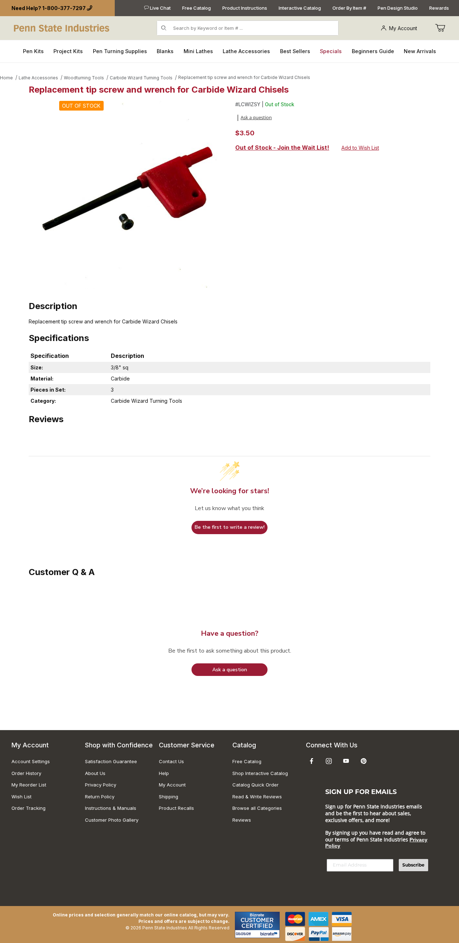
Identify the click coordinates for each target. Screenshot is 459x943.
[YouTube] (346, 761)
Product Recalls (176, 808)
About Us (95, 773)
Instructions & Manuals (110, 808)
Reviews (241, 820)
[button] (229, 669)
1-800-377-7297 (64, 8)
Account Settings (30, 761)
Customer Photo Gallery (111, 820)
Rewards (439, 8)
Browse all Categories (257, 808)
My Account (403, 28)
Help (164, 773)
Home (6, 77)
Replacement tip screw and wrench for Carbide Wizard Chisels (244, 77)
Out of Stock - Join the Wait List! (282, 147)
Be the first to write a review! (230, 527)
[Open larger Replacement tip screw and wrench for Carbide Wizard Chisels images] (130, 195)
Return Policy (99, 796)
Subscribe (413, 865)
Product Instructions (244, 8)
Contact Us (171, 761)
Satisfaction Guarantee (111, 761)
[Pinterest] (363, 761)
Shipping (168, 796)
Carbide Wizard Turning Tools (141, 77)
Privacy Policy (100, 785)
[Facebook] (311, 761)
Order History (26, 773)
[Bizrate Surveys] (270, 934)
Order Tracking (28, 808)
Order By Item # (349, 8)
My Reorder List (28, 785)
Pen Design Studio (398, 8)
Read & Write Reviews (257, 796)
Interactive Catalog (300, 8)
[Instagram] (329, 761)
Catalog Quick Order (255, 785)
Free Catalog (196, 8)
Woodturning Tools (84, 77)
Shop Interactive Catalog (260, 773)
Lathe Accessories (38, 77)
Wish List (21, 796)
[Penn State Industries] (62, 27)
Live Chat (160, 8)
